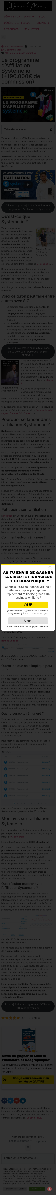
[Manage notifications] (49, 1189)
